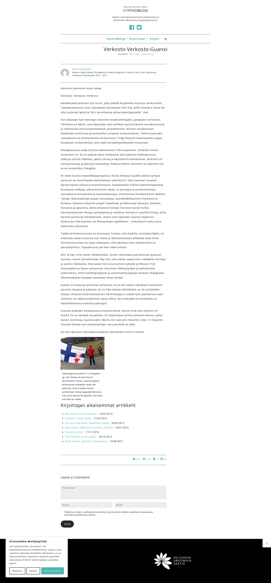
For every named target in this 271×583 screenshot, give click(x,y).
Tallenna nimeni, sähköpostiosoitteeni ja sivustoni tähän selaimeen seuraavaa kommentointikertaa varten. (108, 513)
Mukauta (17, 570)
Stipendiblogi (115, 39)
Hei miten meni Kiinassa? (81, 413)
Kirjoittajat (137, 39)
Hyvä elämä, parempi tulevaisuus (86, 441)
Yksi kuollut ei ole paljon (80, 436)
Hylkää (33, 570)
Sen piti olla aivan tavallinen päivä (87, 423)
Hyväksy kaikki (52, 570)
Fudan (137, 54)
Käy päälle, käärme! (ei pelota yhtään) (89, 427)
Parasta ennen (74, 432)
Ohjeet (154, 39)
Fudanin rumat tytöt (78, 418)
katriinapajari (81, 69)
